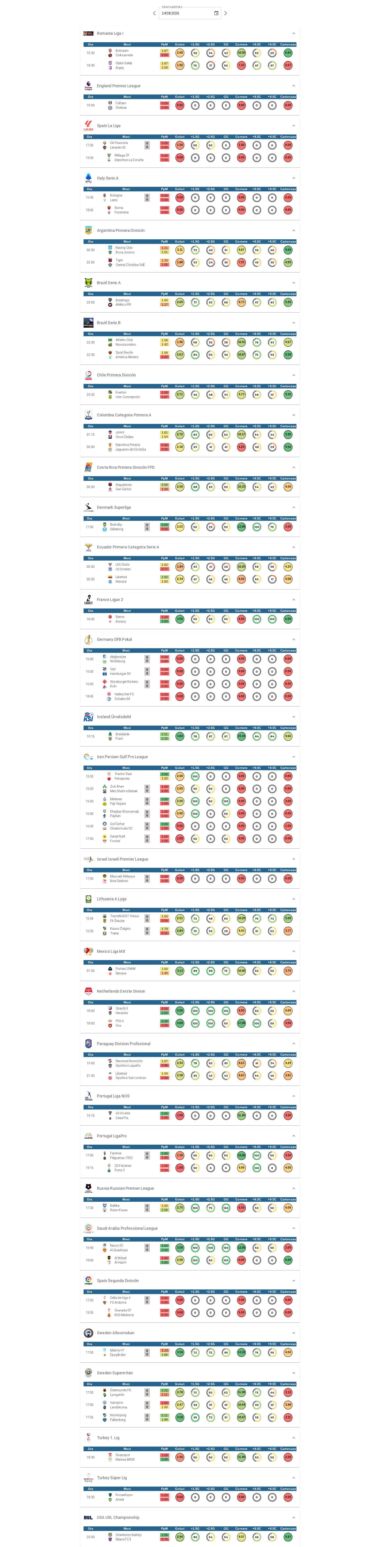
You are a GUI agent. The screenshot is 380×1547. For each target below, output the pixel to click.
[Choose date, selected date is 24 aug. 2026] (216, 13)
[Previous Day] (154, 13)
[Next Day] (225, 13)
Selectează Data (172, 7)
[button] (190, 33)
